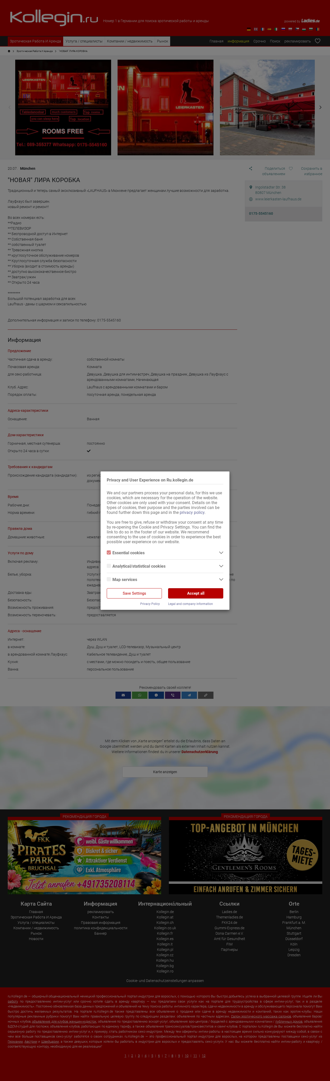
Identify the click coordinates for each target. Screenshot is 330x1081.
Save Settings (134, 593)
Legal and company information (190, 604)
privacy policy (192, 512)
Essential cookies (128, 552)
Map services (124, 579)
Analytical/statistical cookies (139, 566)
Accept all (195, 593)
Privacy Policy (150, 604)
